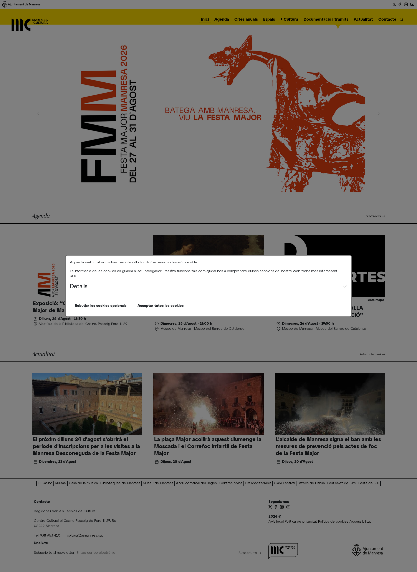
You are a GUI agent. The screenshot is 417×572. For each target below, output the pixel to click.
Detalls (79, 286)
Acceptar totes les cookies (160, 306)
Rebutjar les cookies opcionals (100, 306)
